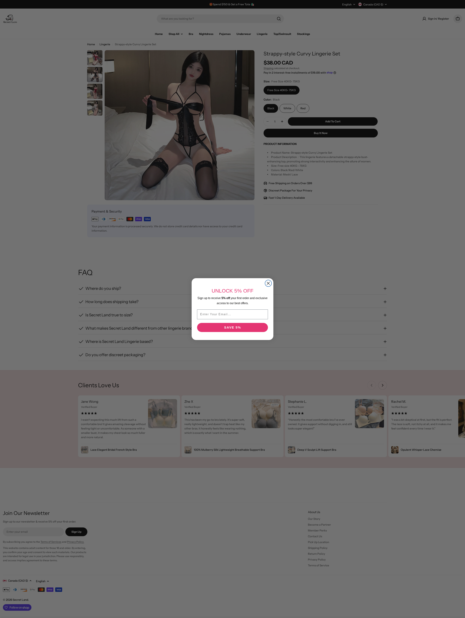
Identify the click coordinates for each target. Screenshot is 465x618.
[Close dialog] (268, 283)
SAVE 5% (232, 327)
